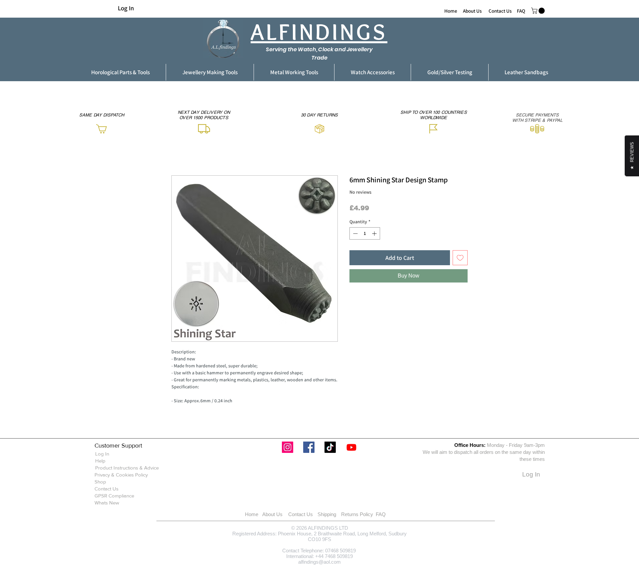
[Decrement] (354, 233)
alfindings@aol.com (319, 562)
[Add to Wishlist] (460, 257)
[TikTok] (330, 447)
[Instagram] (287, 447)
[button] (538, 11)
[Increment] (375, 233)
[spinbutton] (365, 233)
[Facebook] (309, 447)
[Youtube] (351, 447)
